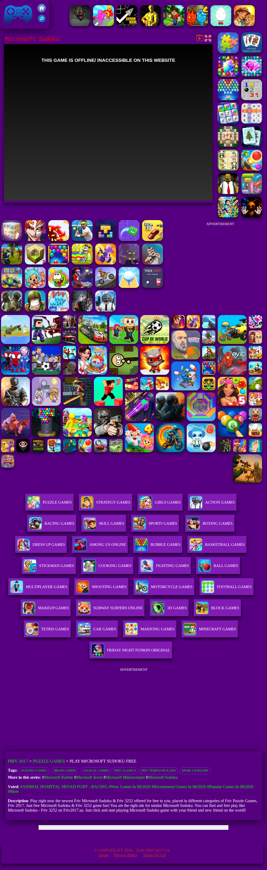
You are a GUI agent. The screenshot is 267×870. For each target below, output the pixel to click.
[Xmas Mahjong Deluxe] (251, 145)
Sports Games (163, 523)
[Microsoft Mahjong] (228, 145)
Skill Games (111, 523)
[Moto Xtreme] (105, 286)
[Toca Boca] (35, 286)
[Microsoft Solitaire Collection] (251, 52)
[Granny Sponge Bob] (228, 192)
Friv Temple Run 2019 (158, 770)
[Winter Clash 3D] (82, 286)
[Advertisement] (220, 261)
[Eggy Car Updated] (220, 24)
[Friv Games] (42, 11)
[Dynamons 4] (105, 263)
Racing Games (59, 523)
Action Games (220, 502)
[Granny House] (80, 24)
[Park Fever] (251, 192)
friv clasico (125, 770)
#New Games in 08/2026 (129, 786)
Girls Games (168, 502)
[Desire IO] (152, 263)
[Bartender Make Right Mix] (82, 263)
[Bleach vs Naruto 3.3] (35, 239)
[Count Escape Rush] (58, 310)
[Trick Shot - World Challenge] (152, 286)
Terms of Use (154, 855)
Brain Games (65, 770)
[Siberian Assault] (11, 310)
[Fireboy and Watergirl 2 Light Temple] (197, 24)
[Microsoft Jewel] (251, 75)
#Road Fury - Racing (85, 786)
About (103, 855)
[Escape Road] (152, 239)
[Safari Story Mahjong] (244, 24)
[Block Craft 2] (35, 263)
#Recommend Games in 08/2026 (178, 786)
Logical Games (96, 770)
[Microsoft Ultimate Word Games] (228, 122)
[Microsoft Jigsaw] (228, 52)
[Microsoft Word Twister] (251, 122)
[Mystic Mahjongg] (11, 239)
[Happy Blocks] (105, 239)
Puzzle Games (57, 502)
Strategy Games (113, 502)
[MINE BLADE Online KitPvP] (228, 216)
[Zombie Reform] (11, 263)
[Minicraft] (173, 24)
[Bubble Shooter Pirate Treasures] (251, 169)
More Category (195, 770)
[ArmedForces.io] (150, 24)
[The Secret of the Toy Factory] (251, 216)
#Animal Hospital (40, 786)
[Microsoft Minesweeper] (251, 98)
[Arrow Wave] (127, 24)
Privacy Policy (126, 855)
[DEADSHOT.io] (82, 310)
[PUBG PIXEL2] (105, 310)
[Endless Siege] (11, 286)
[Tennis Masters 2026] (82, 239)
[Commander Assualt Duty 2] (35, 310)
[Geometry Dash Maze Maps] (129, 239)
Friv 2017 (18, 761)
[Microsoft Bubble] (228, 98)
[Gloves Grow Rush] (103, 24)
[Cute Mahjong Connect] (228, 169)
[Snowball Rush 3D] (129, 286)
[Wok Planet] (129, 263)
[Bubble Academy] (58, 263)
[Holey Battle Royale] (58, 239)
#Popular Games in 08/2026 (230, 786)
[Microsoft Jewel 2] (228, 75)
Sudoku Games (34, 770)
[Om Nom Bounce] (58, 286)
